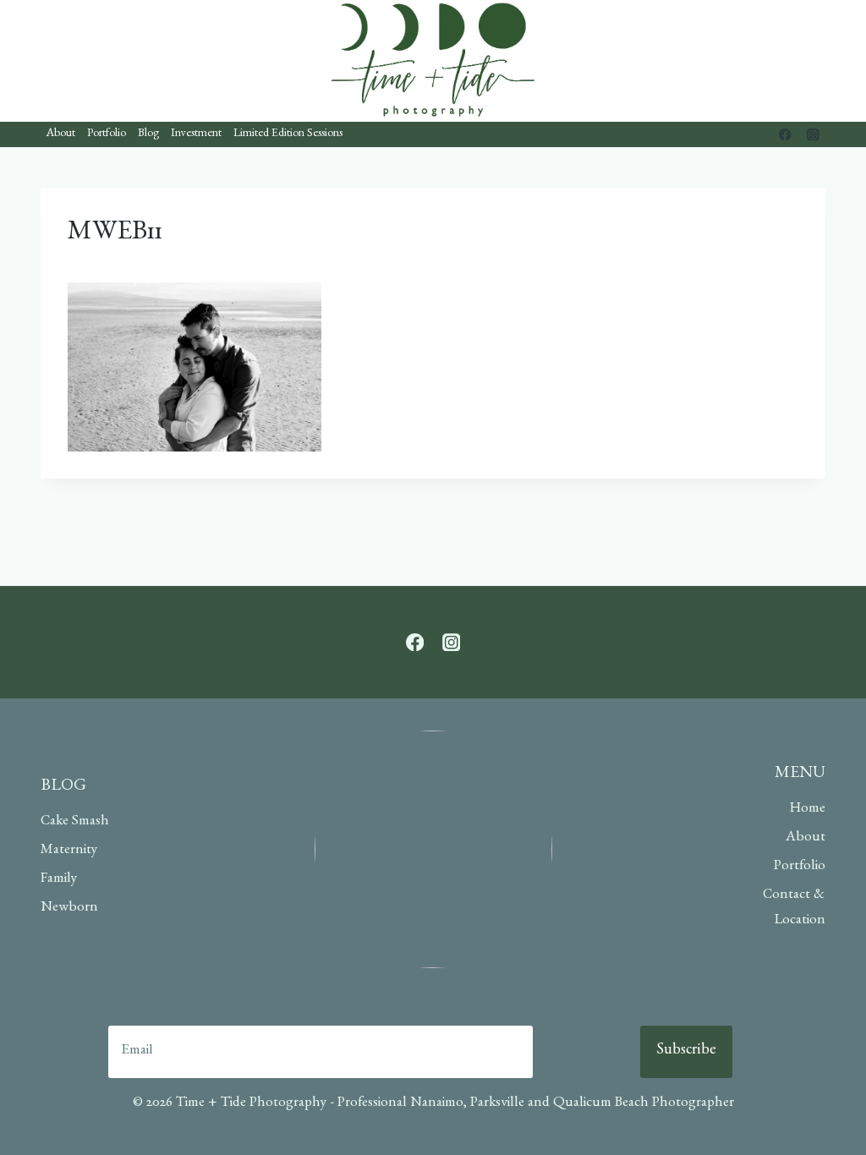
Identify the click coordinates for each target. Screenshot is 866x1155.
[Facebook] (785, 135)
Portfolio (106, 134)
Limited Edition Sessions (288, 134)
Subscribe (686, 1051)
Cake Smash (75, 822)
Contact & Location (794, 909)
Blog (148, 134)
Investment (196, 134)
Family (59, 880)
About (61, 134)
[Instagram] (813, 135)
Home (807, 809)
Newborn (69, 908)
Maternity (69, 851)
